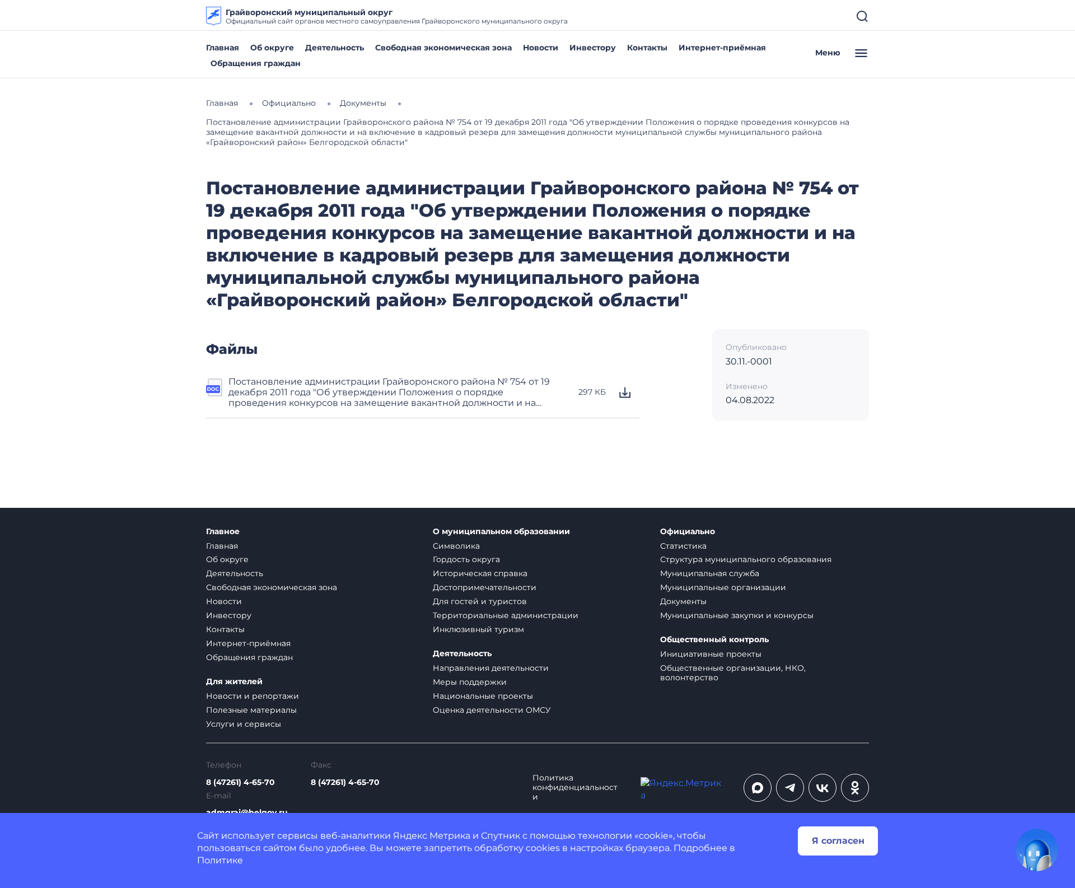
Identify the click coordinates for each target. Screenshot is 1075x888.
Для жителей (234, 681)
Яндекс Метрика (431, 835)
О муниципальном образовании (501, 531)
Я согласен (838, 840)
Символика (456, 546)
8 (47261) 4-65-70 (240, 782)
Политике (220, 860)
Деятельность (334, 48)
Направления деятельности (491, 668)
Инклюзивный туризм (478, 629)
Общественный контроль (714, 639)
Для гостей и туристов (480, 601)
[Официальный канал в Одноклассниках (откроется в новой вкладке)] (855, 788)
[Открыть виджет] (1037, 850)
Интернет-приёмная (722, 48)
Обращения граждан (256, 63)
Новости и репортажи (252, 696)
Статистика (683, 546)
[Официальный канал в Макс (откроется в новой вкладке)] (758, 788)
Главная (222, 48)
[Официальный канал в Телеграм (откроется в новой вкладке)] (790, 788)
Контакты (647, 48)
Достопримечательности (484, 587)
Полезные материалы (251, 710)
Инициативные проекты (710, 654)
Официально (687, 531)
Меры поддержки (470, 682)
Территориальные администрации (505, 615)
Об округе (272, 48)
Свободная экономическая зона (443, 48)
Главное (223, 531)
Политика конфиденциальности (575, 787)
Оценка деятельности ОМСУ (492, 710)
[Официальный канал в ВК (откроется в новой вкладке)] (822, 788)
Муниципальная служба (709, 573)
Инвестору (592, 48)
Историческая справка (480, 573)
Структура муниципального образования (745, 559)
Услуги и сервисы (243, 724)
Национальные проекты (483, 696)
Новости (540, 48)
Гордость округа (466, 559)
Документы (683, 601)
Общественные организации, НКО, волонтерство (733, 673)
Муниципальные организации (723, 587)
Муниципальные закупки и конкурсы (737, 615)
